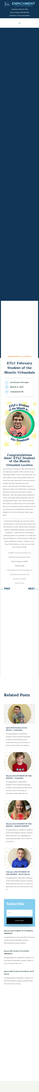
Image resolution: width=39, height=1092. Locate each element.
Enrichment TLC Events (19, 356)
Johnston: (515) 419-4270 (19, 9)
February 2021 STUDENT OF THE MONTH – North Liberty (18, 873)
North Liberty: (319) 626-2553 (19, 12)
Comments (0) (16, 391)
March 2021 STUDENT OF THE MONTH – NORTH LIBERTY (19, 825)
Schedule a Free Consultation (19, 15)
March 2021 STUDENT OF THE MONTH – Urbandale (19, 777)
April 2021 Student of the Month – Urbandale (16, 728)
